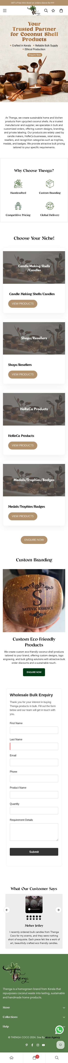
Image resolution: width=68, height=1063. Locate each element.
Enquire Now (34, 540)
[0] (34, 1057)
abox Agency (52, 1037)
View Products (23, 304)
